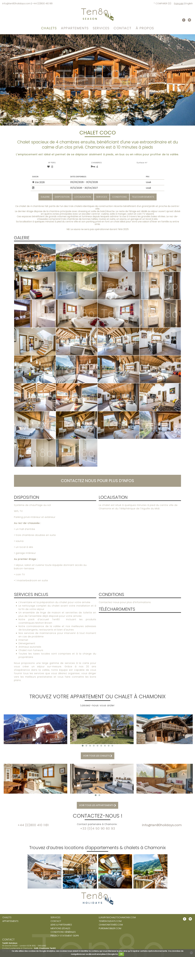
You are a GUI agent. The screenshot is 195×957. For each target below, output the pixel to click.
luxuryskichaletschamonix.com (117, 917)
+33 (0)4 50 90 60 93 (97, 828)
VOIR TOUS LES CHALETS (96, 755)
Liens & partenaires (61, 925)
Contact (122, 28)
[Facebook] (183, 20)
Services (101, 28)
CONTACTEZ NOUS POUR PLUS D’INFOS (97, 480)
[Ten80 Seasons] (97, 14)
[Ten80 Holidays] (97, 879)
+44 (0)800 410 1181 (42, 3)
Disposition (62, 197)
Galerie (45, 197)
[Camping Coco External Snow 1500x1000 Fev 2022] (35, 257)
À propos (145, 28)
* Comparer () (162, 3)
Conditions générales (63, 932)
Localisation (83, 197)
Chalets (49, 28)
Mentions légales (60, 928)
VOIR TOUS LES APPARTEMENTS (96, 805)
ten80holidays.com (110, 921)
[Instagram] (189, 20)
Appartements (75, 28)
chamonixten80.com (111, 925)
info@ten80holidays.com (16, 3)
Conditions (119, 197)
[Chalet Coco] (118, 257)
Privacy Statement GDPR (65, 936)
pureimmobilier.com (110, 928)
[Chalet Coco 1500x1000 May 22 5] (77, 257)
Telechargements (143, 197)
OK (121, 954)
